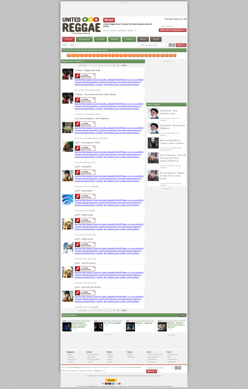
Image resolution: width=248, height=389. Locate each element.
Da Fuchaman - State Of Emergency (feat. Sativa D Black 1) (173, 158)
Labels (90, 362)
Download (71, 359)
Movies (130, 357)
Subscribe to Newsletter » (172, 30)
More (143, 39)
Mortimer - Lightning (144, 323)
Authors (70, 362)
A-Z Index (152, 362)
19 (114, 65)
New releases (93, 354)
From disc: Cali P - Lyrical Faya (85, 259)
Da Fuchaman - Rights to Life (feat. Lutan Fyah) (172, 175)
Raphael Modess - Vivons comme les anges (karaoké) (79, 325)
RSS (169, 357)
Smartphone (173, 354)
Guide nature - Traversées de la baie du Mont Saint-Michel (137, 386)
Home (68, 39)
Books (130, 354)
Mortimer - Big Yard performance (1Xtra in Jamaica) (176, 325)
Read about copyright (133, 367)
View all (182, 315)
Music (72, 45)
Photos (110, 357)
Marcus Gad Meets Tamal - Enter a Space (172, 142)
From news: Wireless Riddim (85, 210)
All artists (91, 357)
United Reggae (74, 367)
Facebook (172, 362)
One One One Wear (165, 386)
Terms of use (65, 371)
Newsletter (172, 359)
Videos (110, 354)
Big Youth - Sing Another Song (168, 112)
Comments (152, 359)
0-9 (69, 55)
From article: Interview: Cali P (85, 162)
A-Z (104, 371)
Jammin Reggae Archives (91, 386)
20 (118, 65)
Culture (129, 39)
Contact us (82, 371)
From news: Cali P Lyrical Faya (85, 235)
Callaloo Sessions (155, 354)
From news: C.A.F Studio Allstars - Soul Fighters (91, 138)
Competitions (153, 357)
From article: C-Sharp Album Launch (88, 90)
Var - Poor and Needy (112, 323)
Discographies (93, 359)
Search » (181, 45)
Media (114, 39)
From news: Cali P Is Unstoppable (87, 186)
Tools (156, 39)
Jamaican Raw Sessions (108, 386)
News (69, 354)
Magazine (84, 39)
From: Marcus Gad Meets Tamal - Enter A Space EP (171, 149)
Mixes (110, 362)
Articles (70, 357)
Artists (100, 39)
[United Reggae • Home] (81, 31)
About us (74, 371)
